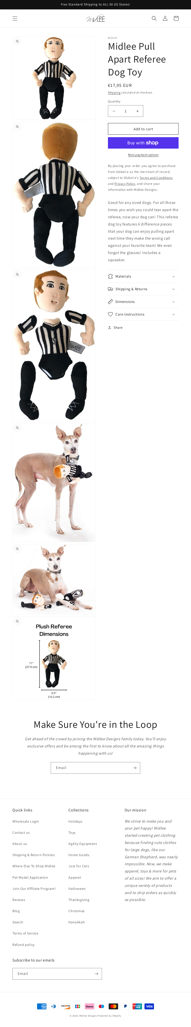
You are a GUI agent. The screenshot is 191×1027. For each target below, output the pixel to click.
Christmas (76, 911)
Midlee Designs (88, 1015)
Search (17, 922)
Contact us (21, 832)
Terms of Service (25, 933)
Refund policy (23, 944)
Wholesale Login (25, 821)
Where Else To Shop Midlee (33, 866)
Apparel (74, 877)
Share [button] (118, 327)
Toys (71, 832)
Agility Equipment (82, 843)
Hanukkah (76, 922)
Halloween (77, 888)
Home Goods (78, 855)
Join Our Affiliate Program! (34, 888)
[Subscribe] (134, 768)
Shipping (114, 92)
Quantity (114, 101)
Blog (16, 911)
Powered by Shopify (109, 1015)
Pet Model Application (30, 877)
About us (19, 843)
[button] (14, 18)
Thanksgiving (78, 900)
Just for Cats (78, 866)
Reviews (18, 900)
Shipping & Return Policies (33, 855)
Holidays (75, 821)
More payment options (143, 155)
